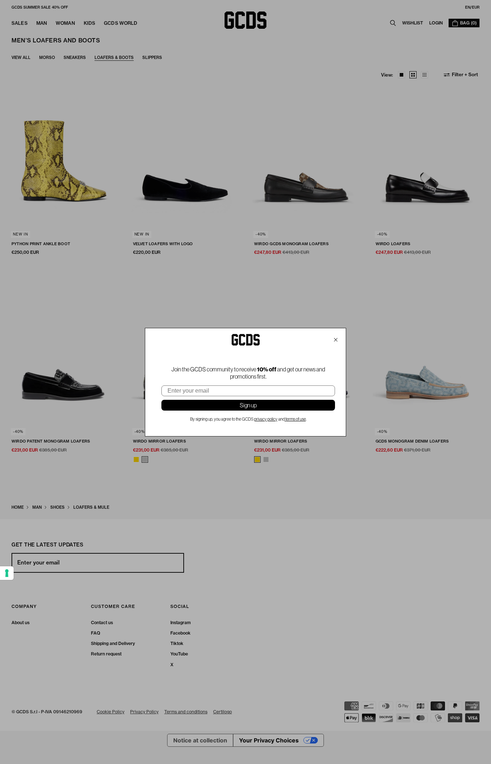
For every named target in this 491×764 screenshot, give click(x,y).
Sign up (248, 405)
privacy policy (265, 419)
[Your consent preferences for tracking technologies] (7, 573)
